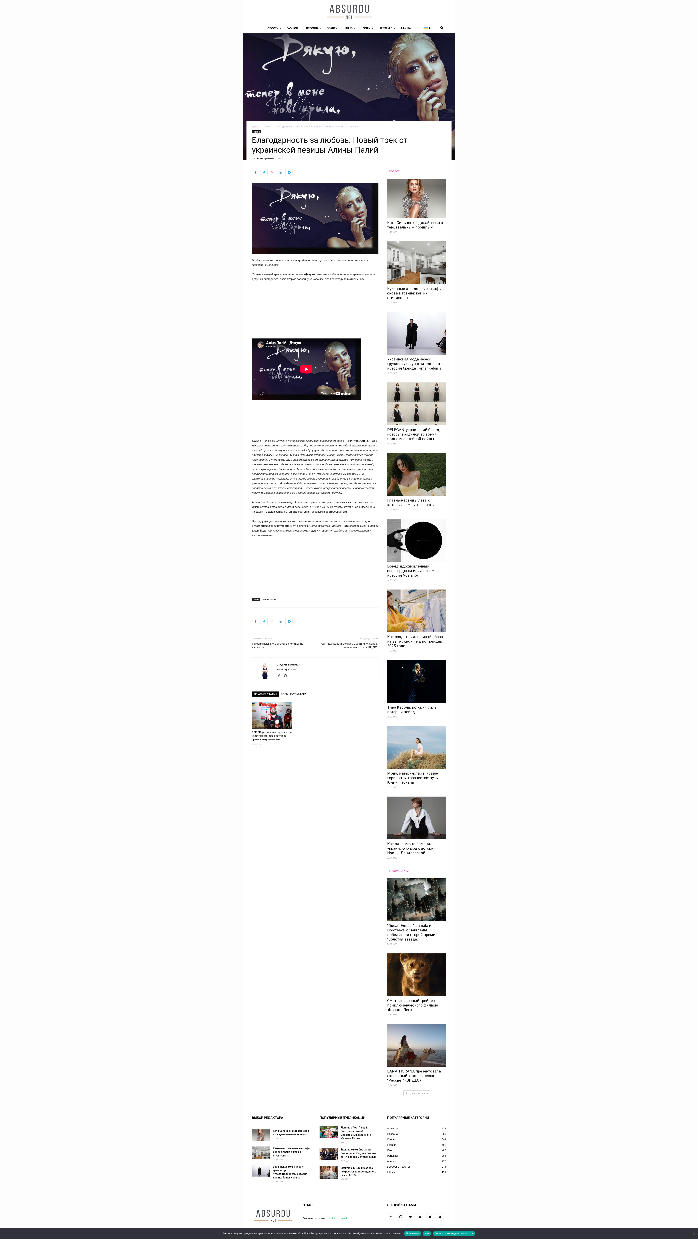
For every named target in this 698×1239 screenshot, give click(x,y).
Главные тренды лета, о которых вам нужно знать (410, 502)
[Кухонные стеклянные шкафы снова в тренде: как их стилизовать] (416, 262)
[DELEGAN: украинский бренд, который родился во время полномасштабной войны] (416, 403)
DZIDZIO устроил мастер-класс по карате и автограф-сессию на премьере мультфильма (272, 736)
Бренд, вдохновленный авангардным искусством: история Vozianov (411, 571)
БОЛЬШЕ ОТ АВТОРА (293, 694)
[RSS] (420, 1217)
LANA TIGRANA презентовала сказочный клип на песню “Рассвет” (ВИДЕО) (414, 1075)
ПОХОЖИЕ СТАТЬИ (265, 694)
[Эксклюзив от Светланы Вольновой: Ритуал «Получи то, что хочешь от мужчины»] (329, 1154)
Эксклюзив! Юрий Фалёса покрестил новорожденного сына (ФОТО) (358, 1171)
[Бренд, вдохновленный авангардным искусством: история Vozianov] (416, 540)
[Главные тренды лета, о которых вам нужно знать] (416, 474)
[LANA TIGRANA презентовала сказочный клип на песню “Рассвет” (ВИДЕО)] (416, 1045)
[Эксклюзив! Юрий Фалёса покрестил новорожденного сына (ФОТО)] (329, 1172)
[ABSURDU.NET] (349, 12)
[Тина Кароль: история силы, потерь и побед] (416, 681)
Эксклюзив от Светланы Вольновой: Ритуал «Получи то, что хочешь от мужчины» (358, 1153)
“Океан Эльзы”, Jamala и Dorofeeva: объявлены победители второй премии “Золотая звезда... (412, 932)
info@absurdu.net (336, 1218)
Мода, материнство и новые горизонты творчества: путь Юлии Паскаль (412, 778)
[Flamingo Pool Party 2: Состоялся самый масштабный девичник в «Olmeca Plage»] (329, 1132)
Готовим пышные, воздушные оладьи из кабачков (277, 645)
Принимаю (412, 1233)
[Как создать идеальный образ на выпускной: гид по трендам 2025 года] (416, 611)
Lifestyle (385, 28)
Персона (312, 28)
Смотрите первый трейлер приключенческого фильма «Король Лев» (412, 1005)
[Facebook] (280, 676)
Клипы (365, 28)
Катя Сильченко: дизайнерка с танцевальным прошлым (415, 224)
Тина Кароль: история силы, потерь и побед (412, 709)
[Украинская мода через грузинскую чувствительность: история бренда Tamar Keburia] (416, 333)
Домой (256, 126)
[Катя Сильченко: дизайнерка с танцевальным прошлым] (416, 198)
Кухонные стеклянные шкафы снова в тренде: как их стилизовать (414, 293)
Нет (426, 1233)
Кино (349, 28)
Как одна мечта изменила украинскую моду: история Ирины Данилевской (411, 848)
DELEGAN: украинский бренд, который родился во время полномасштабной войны (413, 434)
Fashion (292, 28)
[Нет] (693, 1233)
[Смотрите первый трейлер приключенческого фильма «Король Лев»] (416, 974)
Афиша (406, 28)
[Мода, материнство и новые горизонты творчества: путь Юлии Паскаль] (416, 747)
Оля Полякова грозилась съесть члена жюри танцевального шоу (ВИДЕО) (349, 645)
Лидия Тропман (265, 158)
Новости (272, 28)
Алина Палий (269, 599)
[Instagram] (287, 676)
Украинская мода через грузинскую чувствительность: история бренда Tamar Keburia (415, 363)
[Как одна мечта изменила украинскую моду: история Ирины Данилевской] (416, 818)
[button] (441, 28)
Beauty (332, 28)
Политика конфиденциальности (454, 1233)
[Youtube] (440, 1217)
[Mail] (410, 1217)
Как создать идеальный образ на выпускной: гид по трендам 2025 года (415, 641)
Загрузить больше (415, 1093)
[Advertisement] (315, 311)
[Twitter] (430, 1217)
